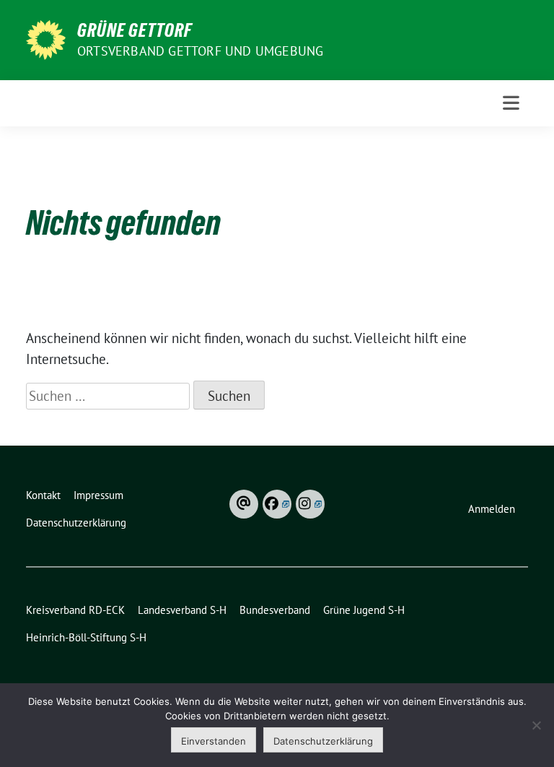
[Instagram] (310, 504)
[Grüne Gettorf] (46, 38)
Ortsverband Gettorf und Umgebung (200, 51)
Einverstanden (213, 741)
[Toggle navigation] (511, 103)
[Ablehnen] (536, 725)
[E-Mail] (243, 504)
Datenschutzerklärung (323, 741)
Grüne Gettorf (134, 30)
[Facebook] (277, 504)
